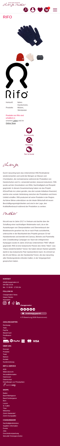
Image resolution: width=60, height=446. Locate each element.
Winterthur (6, 411)
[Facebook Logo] (9, 304)
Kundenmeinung (8, 362)
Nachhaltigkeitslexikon (11, 423)
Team (5, 354)
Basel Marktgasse (9, 395)
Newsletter (6, 300)
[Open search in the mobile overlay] (24, 9)
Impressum (7, 377)
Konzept (6, 349)
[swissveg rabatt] (9, 386)
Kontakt (5, 359)
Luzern (5, 403)
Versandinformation (9, 374)
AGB (4, 369)
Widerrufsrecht (8, 372)
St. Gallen (6, 406)
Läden (15, 121)
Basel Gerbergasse (10, 398)
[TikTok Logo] (13, 304)
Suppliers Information (10, 426)
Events (5, 428)
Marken (5, 357)
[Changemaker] (30, 4)
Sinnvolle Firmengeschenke (12, 436)
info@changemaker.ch (11, 282)
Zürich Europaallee (9, 416)
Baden (5, 393)
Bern (4, 401)
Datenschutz (7, 379)
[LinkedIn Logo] (18, 304)
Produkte (6, 352)
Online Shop (11, 123)
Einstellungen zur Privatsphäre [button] (13, 382)
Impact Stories (8, 297)
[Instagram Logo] (4, 304)
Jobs (4, 431)
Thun (5, 408)
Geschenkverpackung (11, 433)
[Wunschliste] (40, 10)
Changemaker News (10, 295)
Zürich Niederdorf (9, 413)
